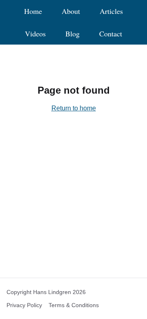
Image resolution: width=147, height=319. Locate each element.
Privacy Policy (24, 305)
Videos (35, 33)
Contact (110, 33)
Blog (72, 33)
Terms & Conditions (74, 305)
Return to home (73, 108)
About (71, 11)
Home (33, 11)
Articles (111, 11)
